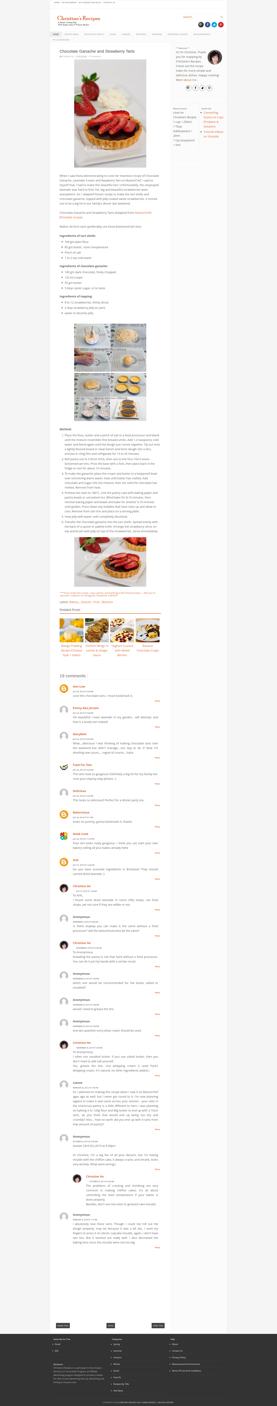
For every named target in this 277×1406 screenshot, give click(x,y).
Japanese (157, 34)
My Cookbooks (61, 40)
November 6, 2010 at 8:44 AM (85, 922)
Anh (76, 860)
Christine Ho (82, 886)
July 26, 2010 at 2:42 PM (83, 796)
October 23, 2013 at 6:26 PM (101, 1181)
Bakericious (81, 812)
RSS (56, 1350)
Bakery (74, 602)
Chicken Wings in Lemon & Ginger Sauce (97, 650)
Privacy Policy (179, 1357)
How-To (117, 1377)
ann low (79, 686)
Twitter (214, 24)
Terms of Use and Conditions (186, 1370)
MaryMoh (80, 734)
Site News (118, 1390)
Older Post (158, 1325)
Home (57, 2)
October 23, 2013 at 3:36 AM (85, 1141)
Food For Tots (82, 765)
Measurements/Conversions (186, 1364)
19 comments (94, 56)
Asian (113, 34)
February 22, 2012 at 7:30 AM (85, 1088)
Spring (116, 1344)
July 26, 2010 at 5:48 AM (83, 713)
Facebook (207, 24)
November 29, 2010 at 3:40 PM (86, 1005)
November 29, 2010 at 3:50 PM (86, 1026)
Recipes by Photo (94, 34)
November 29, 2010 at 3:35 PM (86, 978)
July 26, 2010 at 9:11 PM (83, 817)
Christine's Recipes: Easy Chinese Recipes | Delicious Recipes (146, 1402)
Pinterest (221, 24)
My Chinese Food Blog (90, 2)
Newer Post (62, 1325)
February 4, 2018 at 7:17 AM (85, 1219)
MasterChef (142, 213)
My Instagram (69, 2)
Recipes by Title (121, 1383)
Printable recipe (70, 217)
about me (190, 80)
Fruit (96, 602)
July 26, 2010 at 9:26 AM (83, 770)
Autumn (117, 1357)
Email (201, 24)
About (175, 1344)
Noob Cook (80, 834)
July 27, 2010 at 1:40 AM (86, 891)
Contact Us (109, 2)
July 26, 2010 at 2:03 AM (83, 691)
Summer (117, 1350)
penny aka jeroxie (86, 708)
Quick (116, 1370)
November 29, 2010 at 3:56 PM (89, 1048)
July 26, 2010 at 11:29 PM (83, 839)
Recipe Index (72, 34)
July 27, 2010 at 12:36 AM (83, 865)
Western (141, 34)
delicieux (79, 791)
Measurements (201, 34)
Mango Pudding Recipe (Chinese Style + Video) (71, 650)
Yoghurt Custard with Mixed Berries (122, 650)
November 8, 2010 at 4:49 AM (89, 948)
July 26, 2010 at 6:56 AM (83, 739)
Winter (116, 1364)
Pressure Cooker (178, 34)
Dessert (86, 602)
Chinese (125, 34)
